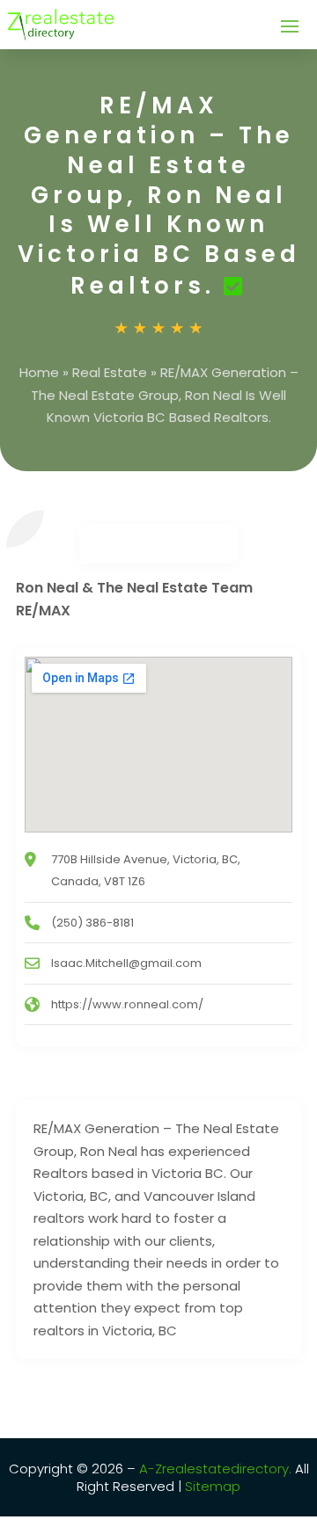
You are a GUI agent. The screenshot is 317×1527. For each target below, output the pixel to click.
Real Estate (109, 372)
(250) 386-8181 (92, 922)
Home (39, 372)
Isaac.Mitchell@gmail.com (126, 963)
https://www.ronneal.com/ (127, 1004)
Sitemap (210, 1486)
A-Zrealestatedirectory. (215, 1468)
